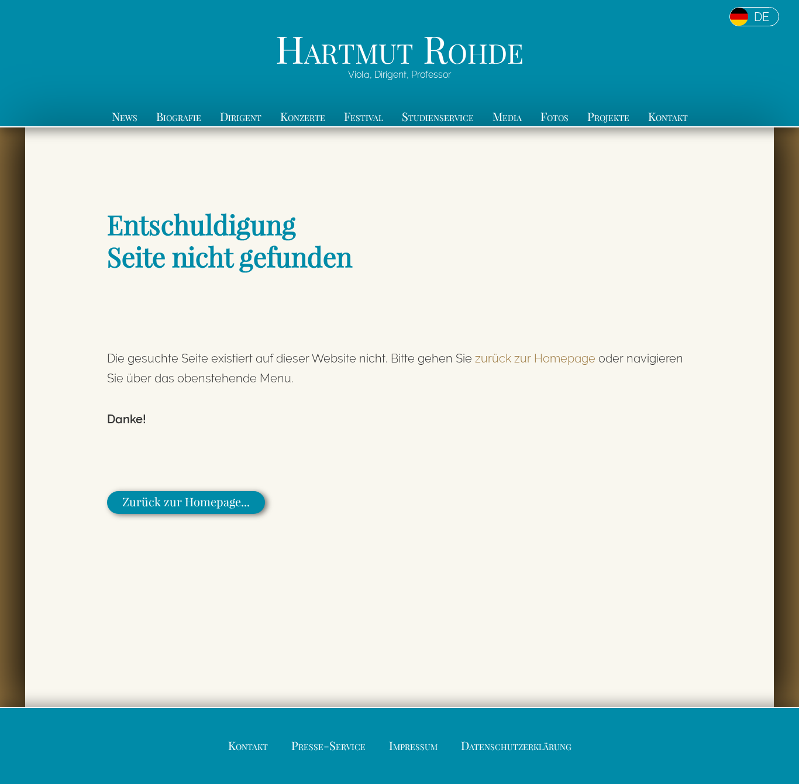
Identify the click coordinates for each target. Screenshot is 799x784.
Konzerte (302, 116)
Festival (363, 116)
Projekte (608, 116)
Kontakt (668, 116)
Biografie (178, 116)
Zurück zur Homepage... (186, 501)
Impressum (413, 745)
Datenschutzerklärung (516, 745)
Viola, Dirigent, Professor (399, 74)
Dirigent (240, 116)
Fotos (554, 116)
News (124, 116)
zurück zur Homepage (535, 358)
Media (507, 116)
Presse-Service (328, 745)
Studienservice (438, 116)
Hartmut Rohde (399, 48)
